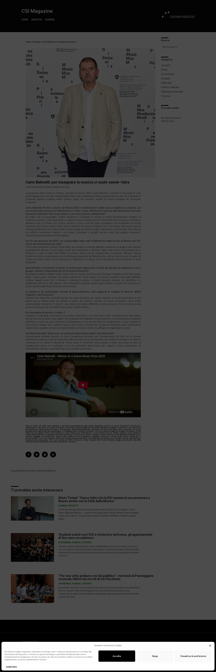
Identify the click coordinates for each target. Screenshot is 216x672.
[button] (210, 645)
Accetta (117, 656)
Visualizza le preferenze (193, 656)
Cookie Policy (11, 667)
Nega (155, 656)
